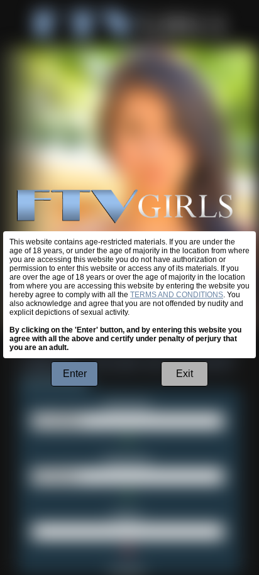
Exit (184, 373)
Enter (75, 373)
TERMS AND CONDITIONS (176, 294)
